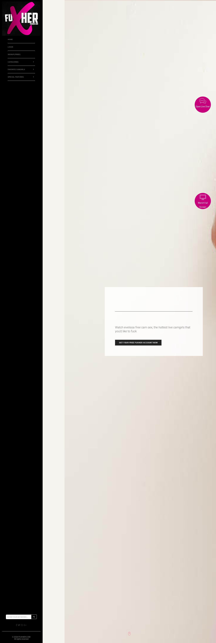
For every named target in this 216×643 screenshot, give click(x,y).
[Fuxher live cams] (21, 18)
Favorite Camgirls (16, 69)
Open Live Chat (203, 106)
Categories (13, 62)
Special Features (16, 77)
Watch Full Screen (203, 205)
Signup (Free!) (14, 54)
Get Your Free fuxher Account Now (138, 343)
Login (10, 47)
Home (10, 39)
